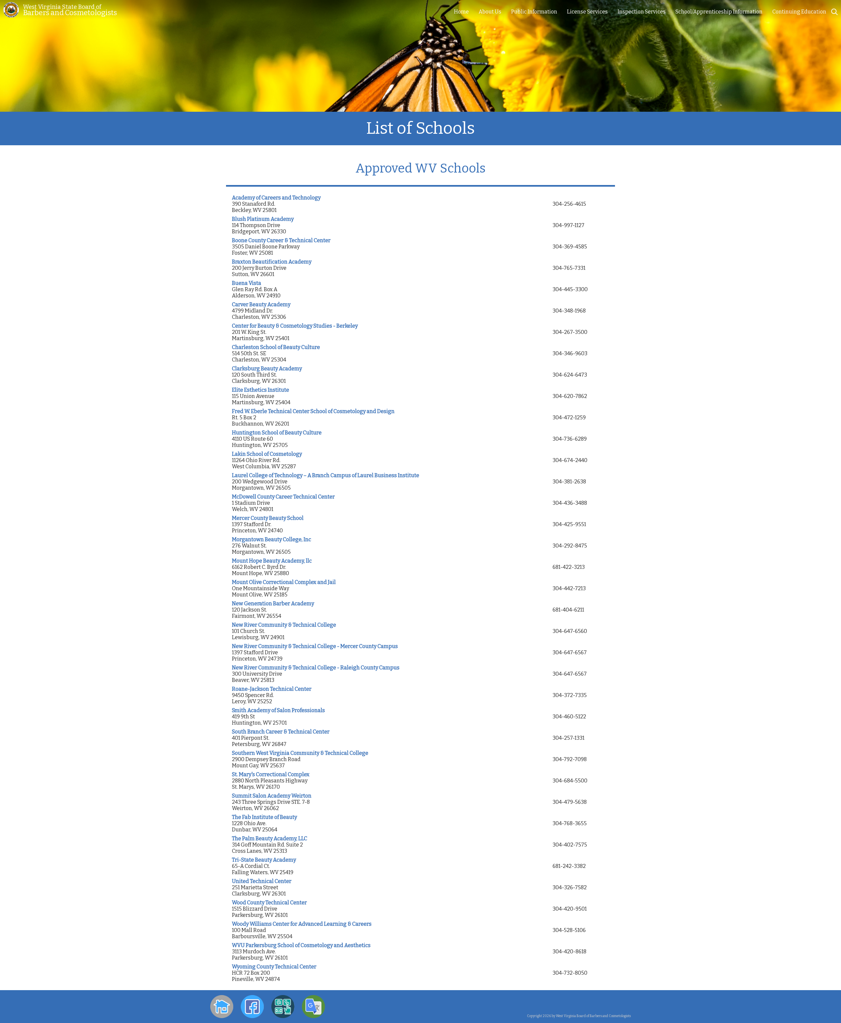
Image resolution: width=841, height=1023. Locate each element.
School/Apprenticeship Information (718, 12)
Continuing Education (799, 12)
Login (624, 1001)
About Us (490, 12)
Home (461, 12)
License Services (587, 12)
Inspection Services (642, 12)
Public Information (534, 12)
